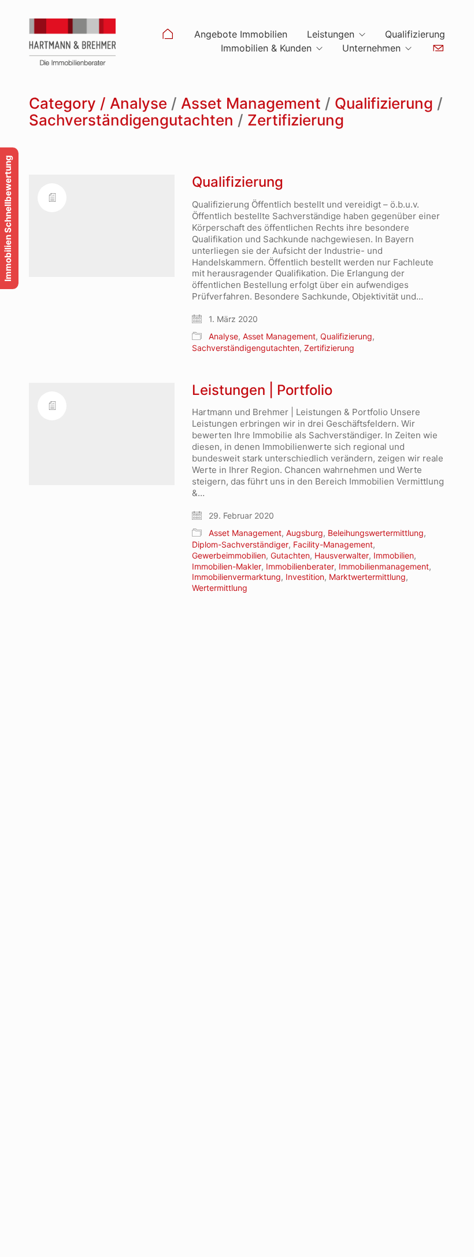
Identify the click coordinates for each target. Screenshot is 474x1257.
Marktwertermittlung (367, 577)
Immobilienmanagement (384, 566)
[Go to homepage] (72, 42)
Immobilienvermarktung (236, 577)
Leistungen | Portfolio (262, 390)
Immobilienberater (300, 566)
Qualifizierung (384, 103)
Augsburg (304, 533)
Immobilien (393, 555)
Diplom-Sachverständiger (240, 544)
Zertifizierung (295, 120)
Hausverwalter (341, 555)
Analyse (138, 103)
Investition (305, 577)
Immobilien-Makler (226, 566)
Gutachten (290, 555)
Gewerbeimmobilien (229, 555)
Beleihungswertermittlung (376, 533)
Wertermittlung (219, 588)
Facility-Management (333, 544)
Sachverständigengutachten (131, 120)
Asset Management (251, 103)
